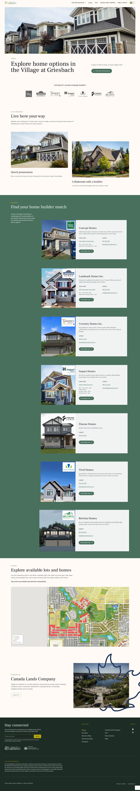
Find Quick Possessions (103, 71)
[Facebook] (133, 729)
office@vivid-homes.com (86, 486)
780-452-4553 (83, 483)
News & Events (122, 2)
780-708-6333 (83, 532)
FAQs (106, 739)
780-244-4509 (83, 339)
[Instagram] (133, 732)
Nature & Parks (86, 736)
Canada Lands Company (107, 2)
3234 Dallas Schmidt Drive (86, 241)
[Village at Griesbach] (10, 2)
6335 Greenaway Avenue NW (87, 289)
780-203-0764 (106, 289)
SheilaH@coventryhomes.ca (87, 342)
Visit (96, 2)
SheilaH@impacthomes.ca (110, 388)
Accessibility (131, 784)
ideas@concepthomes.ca (109, 244)
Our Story (85, 733)
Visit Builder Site (85, 251)
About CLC (16, 695)
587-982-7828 (106, 241)
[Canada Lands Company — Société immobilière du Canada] (31, 748)
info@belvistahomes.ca (86, 536)
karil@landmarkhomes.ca (109, 293)
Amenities (85, 742)
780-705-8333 (82, 435)
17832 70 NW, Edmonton (86, 385)
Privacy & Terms (121, 784)
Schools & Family (87, 739)
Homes (90, 2)
